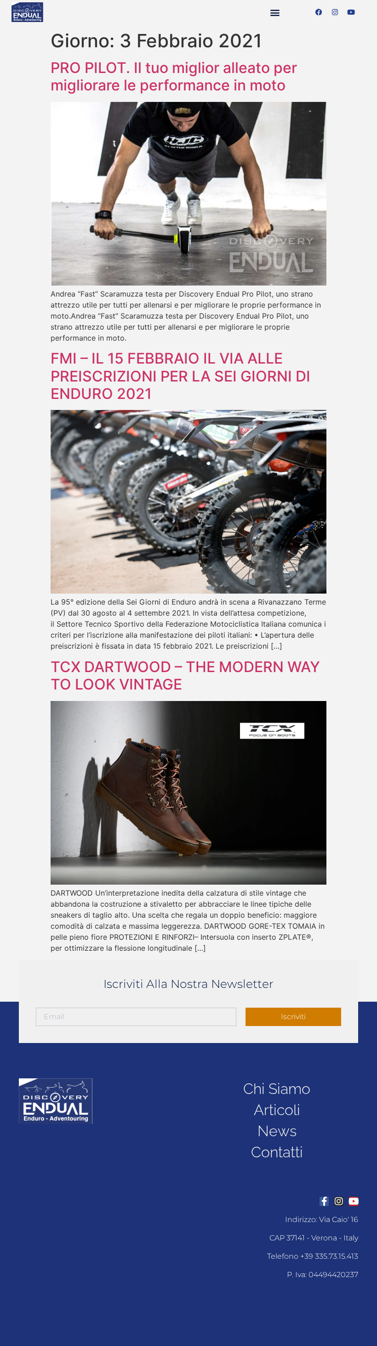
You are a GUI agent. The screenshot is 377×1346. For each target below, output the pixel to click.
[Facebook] (319, 12)
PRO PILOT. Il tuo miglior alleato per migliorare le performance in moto (174, 76)
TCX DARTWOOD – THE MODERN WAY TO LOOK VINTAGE (185, 675)
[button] (274, 12)
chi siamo (276, 1088)
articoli (277, 1109)
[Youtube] (351, 12)
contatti (277, 1152)
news (277, 1130)
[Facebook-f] (324, 1201)
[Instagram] (335, 12)
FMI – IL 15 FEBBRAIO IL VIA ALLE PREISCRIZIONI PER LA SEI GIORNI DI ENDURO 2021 (180, 376)
